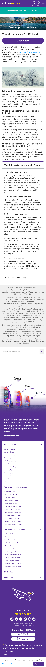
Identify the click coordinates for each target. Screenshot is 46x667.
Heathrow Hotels (10, 537)
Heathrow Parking (10, 494)
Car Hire (7, 464)
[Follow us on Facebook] (12, 619)
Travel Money (8, 473)
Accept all (38, 664)
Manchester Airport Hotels (13, 546)
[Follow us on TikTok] (25, 619)
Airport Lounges (9, 455)
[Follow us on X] (16, 619)
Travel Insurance (9, 458)
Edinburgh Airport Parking (13, 521)
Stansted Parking (10, 497)
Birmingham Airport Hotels (13, 549)
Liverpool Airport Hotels (12, 555)
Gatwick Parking (9, 491)
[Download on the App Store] (23, 634)
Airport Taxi (8, 476)
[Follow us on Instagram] (20, 619)
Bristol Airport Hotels (11, 561)
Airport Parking (9, 449)
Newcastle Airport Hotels (13, 567)
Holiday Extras (11, 2)
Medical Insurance (10, 461)
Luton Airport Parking (11, 500)
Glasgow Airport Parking (12, 515)
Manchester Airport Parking (13, 503)
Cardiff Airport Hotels (11, 552)
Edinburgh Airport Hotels (12, 564)
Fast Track (7, 479)
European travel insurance (30, 52)
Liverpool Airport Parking (12, 512)
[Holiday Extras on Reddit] (34, 619)
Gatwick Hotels (9, 534)
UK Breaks (7, 482)
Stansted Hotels (9, 540)
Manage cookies (8, 664)
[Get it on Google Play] (23, 639)
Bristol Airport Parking (11, 518)
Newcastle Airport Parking (13, 524)
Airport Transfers (10, 467)
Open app (34, 11)
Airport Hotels (9, 452)
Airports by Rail (9, 470)
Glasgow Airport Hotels (12, 558)
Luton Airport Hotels (11, 543)
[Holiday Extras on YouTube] (29, 619)
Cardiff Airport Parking (12, 509)
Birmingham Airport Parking (13, 506)
